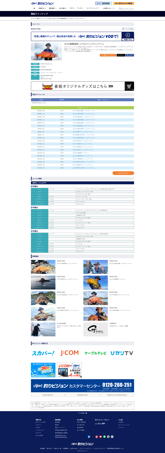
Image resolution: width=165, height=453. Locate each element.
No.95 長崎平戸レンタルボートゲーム (83, 131)
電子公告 (49, 448)
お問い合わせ (74, 448)
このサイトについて (99, 448)
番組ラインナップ (41, 18)
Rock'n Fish (51, 18)
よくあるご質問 (100, 423)
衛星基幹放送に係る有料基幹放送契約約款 (117, 395)
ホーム (33, 18)
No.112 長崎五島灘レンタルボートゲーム (84, 110)
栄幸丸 (42, 77)
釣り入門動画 (80, 430)
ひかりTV (38, 432)
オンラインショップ (124, 424)
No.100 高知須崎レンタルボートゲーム (83, 116)
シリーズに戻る (128, 29)
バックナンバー (123, 173)
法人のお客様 (39, 435)
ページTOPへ (81, 413)
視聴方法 (38, 420)
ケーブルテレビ (40, 430)
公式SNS (121, 422)
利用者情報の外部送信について (115, 448)
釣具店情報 (80, 427)
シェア (130, 55)
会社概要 (42, 448)
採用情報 (65, 448)
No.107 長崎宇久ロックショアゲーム (83, 143)
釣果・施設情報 (81, 422)
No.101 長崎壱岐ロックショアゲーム (83, 156)
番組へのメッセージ (108, 55)
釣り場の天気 (80, 424)
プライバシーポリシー (86, 448)
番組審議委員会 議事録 (82, 395)
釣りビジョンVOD (40, 422)
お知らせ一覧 (57, 448)
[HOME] (34, 8)
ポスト (122, 55)
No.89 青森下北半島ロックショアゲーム (84, 134)
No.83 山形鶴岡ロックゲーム (81, 153)
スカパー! (38, 424)
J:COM (37, 427)
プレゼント (122, 427)
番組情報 (58, 420)
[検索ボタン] (120, 8)
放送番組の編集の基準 (48, 395)
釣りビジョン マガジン (102, 420)
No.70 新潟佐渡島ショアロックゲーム (83, 125)
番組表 (57, 424)
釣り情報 (80, 420)
